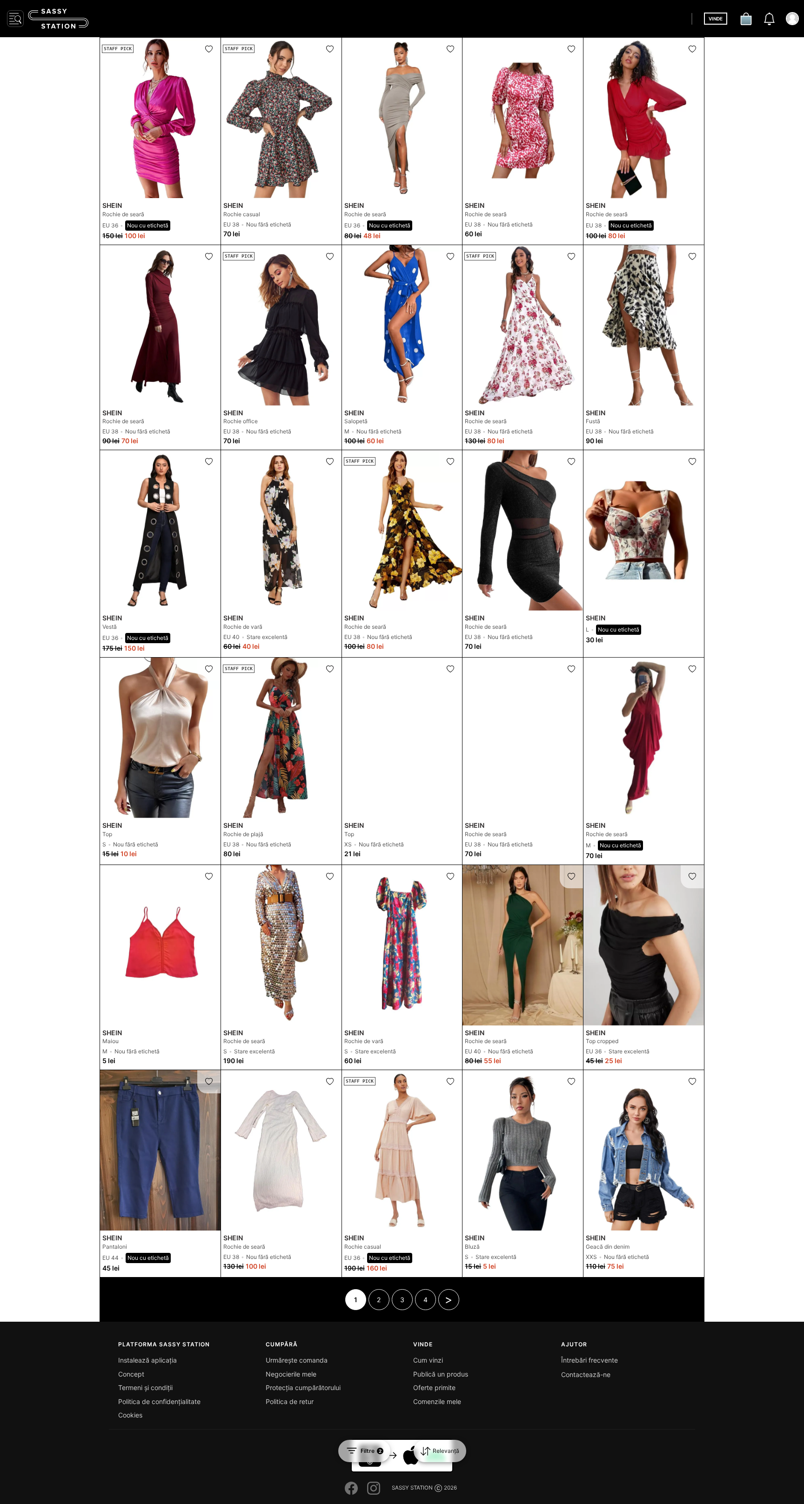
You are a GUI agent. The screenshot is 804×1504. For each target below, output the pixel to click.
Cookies (130, 1415)
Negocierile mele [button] (291, 1374)
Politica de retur (290, 1401)
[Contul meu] (792, 18)
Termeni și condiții (145, 1387)
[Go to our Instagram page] (373, 1488)
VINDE (716, 18)
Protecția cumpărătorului (303, 1387)
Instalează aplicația (147, 1360)
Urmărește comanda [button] (297, 1360)
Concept (131, 1374)
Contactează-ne (585, 1374)
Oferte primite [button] (434, 1387)
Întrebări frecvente (589, 1360)
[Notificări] (769, 18)
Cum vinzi (428, 1360)
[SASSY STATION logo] (58, 18)
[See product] (402, 118)
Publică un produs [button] (440, 1374)
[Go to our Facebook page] (351, 1488)
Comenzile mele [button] (437, 1401)
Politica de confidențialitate (159, 1401)
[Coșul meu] (745, 18)
